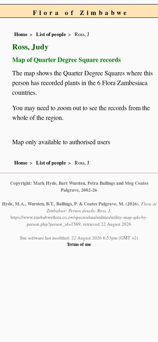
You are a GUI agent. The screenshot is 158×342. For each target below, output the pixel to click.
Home (21, 34)
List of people (51, 34)
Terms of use (79, 244)
